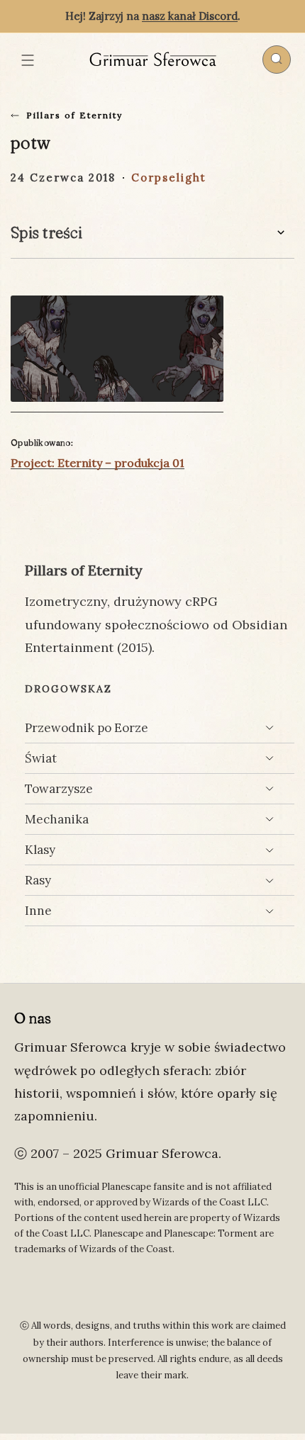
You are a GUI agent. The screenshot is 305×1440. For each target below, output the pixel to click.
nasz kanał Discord (190, 16)
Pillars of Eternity (74, 115)
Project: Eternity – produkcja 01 (97, 463)
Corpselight (168, 177)
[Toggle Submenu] (269, 728)
